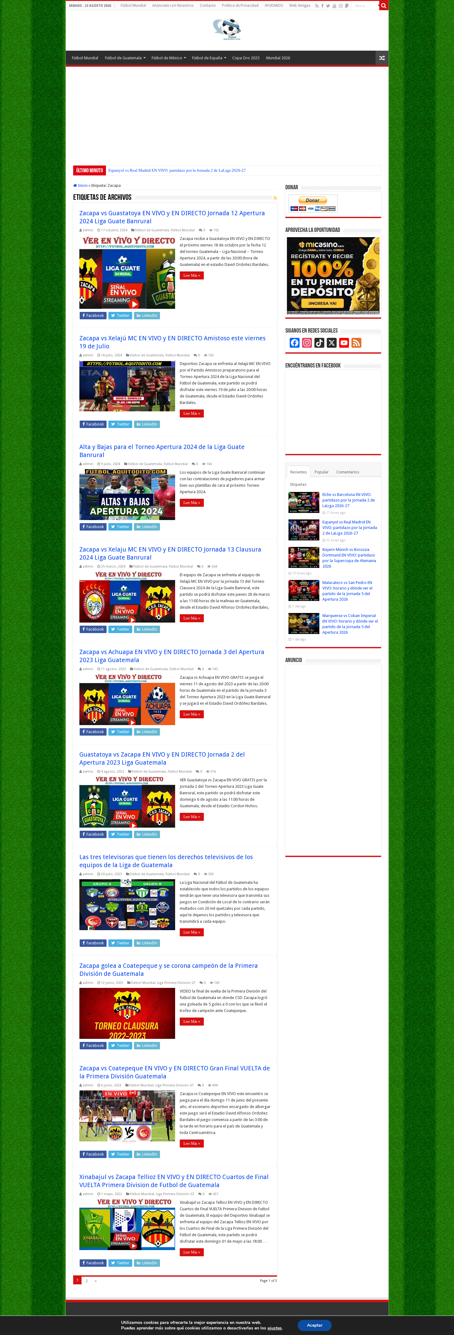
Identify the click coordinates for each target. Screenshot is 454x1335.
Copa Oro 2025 (245, 58)
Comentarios (347, 472)
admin (88, 230)
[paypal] (346, 6)
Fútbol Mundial (133, 5)
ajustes (274, 1328)
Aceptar (314, 1325)
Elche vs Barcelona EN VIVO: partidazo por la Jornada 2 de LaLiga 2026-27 (348, 500)
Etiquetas (298, 484)
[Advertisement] (227, 113)
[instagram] (340, 6)
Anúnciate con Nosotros (173, 5)
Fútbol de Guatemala (123, 58)
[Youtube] (334, 6)
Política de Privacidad (240, 5)
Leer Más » (191, 275)
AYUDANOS (274, 5)
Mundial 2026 (278, 58)
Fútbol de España (207, 58)
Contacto (208, 5)
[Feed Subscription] (275, 197)
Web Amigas (299, 5)
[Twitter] (328, 6)
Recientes (298, 472)
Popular (322, 472)
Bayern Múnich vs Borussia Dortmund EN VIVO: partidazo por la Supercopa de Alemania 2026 (187, 170)
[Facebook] (322, 6)
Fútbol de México (167, 58)
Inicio (82, 185)
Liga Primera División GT (176, 983)
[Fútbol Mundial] (227, 29)
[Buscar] (384, 5)
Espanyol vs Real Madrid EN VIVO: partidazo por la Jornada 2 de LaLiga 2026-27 (349, 527)
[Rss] (317, 6)
